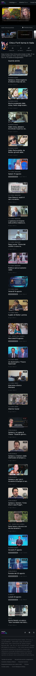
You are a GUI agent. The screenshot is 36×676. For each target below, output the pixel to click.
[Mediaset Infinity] (3, 2)
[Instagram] (29, 632)
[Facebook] (25, 632)
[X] (34, 632)
